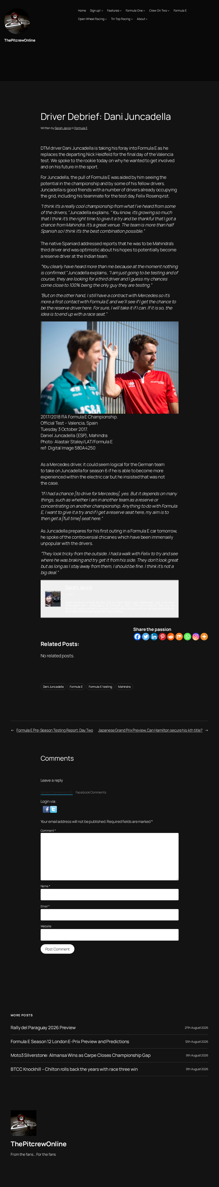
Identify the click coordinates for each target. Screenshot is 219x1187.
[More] (204, 636)
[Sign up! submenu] (102, 10)
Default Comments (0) (57, 792)
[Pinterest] (162, 636)
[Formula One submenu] (144, 10)
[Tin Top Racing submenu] (132, 19)
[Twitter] (145, 636)
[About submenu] (146, 19)
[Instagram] (196, 636)
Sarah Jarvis (63, 128)
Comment (48, 830)
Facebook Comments (91, 792)
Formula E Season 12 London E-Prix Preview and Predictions (70, 1041)
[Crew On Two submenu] (168, 10)
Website (46, 926)
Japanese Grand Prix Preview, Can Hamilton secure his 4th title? (150, 730)
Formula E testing (100, 687)
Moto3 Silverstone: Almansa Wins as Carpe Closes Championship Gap (81, 1055)
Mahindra (124, 687)
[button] (46, 808)
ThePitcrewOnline (19, 40)
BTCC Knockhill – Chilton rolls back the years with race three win (74, 1069)
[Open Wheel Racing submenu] (106, 19)
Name (45, 886)
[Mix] (179, 636)
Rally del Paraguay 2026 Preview (43, 1027)
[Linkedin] (154, 636)
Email (45, 906)
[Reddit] (171, 636)
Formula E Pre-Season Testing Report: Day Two (54, 730)
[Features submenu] (120, 10)
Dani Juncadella (53, 687)
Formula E (80, 128)
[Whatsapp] (187, 636)
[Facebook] (137, 636)
